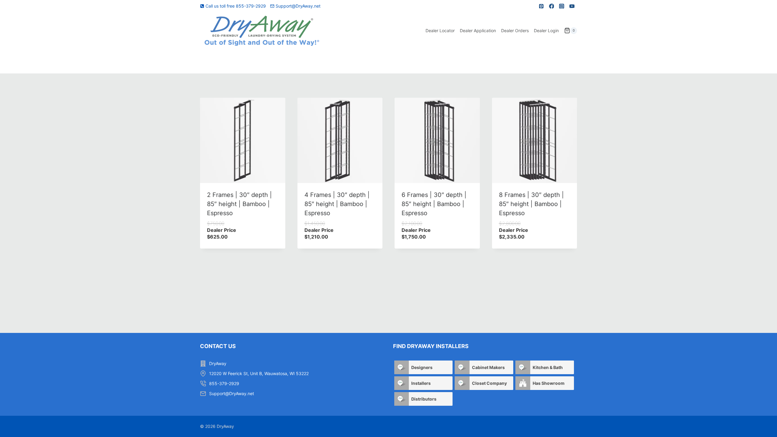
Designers (422, 367)
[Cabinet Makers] (462, 367)
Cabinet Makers (488, 367)
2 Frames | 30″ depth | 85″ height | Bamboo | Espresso (239, 204)
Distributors (423, 398)
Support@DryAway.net (231, 393)
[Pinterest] (541, 6)
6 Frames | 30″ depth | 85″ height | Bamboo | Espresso (434, 204)
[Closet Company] (462, 383)
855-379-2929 (224, 383)
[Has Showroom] (522, 383)
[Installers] (401, 383)
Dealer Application (478, 30)
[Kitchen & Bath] (522, 367)
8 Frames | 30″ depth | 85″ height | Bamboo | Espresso (531, 204)
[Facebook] (551, 6)
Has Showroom (549, 383)
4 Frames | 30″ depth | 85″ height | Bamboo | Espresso (337, 204)
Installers (421, 383)
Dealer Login (546, 30)
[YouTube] (572, 6)
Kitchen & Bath (548, 367)
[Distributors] (401, 399)
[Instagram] (562, 6)
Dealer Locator (440, 30)
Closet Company (489, 383)
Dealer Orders (515, 30)
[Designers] (401, 367)
